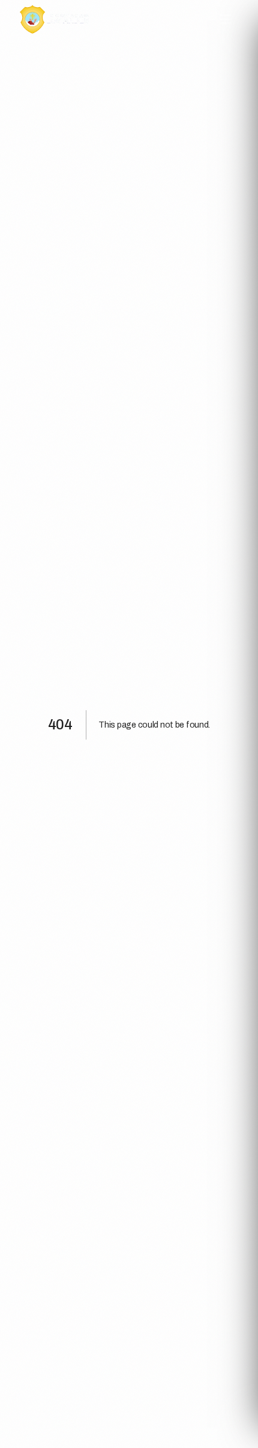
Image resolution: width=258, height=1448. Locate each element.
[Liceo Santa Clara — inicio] (54, 19)
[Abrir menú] (225, 19)
